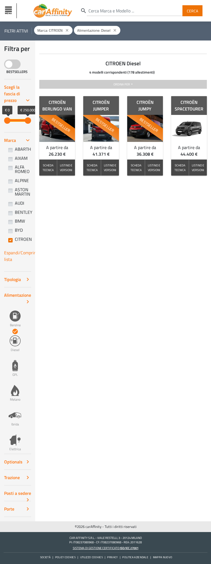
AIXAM (21, 158)
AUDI (19, 203)
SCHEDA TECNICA (48, 167)
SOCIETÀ (45, 557)
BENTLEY (23, 212)
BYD (19, 230)
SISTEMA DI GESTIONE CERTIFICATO (105, 548)
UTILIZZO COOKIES (91, 557)
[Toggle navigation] (9, 10)
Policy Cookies (65, 557)
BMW (20, 221)
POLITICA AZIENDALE (135, 557)
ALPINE (22, 180)
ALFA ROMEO (22, 169)
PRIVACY (112, 557)
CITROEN (23, 239)
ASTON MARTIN (22, 191)
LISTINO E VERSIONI (66, 167)
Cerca (192, 10)
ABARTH (23, 149)
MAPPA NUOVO (163, 557)
